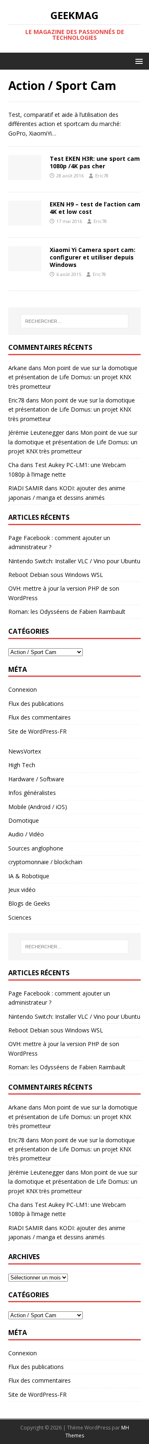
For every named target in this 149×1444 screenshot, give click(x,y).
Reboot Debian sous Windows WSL (55, 575)
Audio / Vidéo (26, 834)
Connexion (22, 689)
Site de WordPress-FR (37, 731)
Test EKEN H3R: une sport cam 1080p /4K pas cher (95, 162)
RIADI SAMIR (25, 488)
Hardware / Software (36, 779)
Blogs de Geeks (29, 903)
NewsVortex (24, 751)
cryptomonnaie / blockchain (45, 862)
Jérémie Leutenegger (36, 432)
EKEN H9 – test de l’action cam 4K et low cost (95, 208)
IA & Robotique (28, 876)
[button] (137, 61)
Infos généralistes (32, 793)
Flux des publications (36, 703)
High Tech (21, 765)
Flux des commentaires (39, 717)
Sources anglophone (35, 848)
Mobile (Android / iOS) (37, 807)
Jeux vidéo (22, 890)
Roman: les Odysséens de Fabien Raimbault (66, 611)
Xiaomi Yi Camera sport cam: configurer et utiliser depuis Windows (92, 257)
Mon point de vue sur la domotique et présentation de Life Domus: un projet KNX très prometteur (72, 377)
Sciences (19, 917)
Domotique (23, 820)
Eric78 (101, 175)
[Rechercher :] (74, 321)
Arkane (17, 368)
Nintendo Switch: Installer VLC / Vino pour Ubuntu (74, 561)
